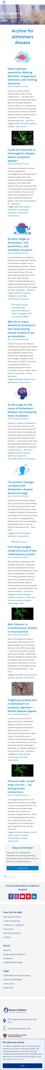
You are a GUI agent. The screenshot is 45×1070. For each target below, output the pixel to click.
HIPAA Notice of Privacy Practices (16, 975)
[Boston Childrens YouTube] (22, 896)
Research (25, 86)
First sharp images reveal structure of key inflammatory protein (22, 550)
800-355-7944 (24, 1028)
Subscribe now (22, 868)
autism (34, 832)
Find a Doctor (8, 929)
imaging (27, 600)
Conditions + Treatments (13, 925)
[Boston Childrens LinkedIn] (34, 896)
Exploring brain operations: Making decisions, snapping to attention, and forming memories (22, 76)
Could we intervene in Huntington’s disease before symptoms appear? (22, 155)
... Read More (29, 120)
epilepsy (11, 126)
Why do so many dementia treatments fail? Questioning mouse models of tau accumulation (21, 329)
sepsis (21, 603)
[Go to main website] (15, 1014)
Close (22, 1066)
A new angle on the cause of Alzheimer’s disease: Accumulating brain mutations (22, 410)
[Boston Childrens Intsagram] (16, 896)
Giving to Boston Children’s (14, 954)
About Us (7, 950)
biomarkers (12, 209)
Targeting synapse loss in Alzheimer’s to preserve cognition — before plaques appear (22, 705)
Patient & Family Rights (12, 979)
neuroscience (20, 126)
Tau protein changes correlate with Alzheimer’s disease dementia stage (21, 487)
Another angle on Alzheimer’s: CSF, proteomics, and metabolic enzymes (20, 244)
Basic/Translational (14, 86)
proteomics (24, 299)
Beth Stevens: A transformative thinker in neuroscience (22, 627)
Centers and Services (11, 921)
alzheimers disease (28, 123)
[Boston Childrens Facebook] (11, 896)
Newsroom (7, 958)
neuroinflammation (15, 459)
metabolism (12, 296)
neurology (12, 212)
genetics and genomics (17, 456)
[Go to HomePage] (22, 2)
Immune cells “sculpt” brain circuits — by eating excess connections (21, 786)
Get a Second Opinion (12, 933)
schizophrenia (13, 215)
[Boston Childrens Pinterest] (28, 896)
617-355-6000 (13, 1028)
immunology (23, 209)
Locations (7, 937)
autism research (14, 835)
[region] (22, 1054)
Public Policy (8, 988)
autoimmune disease (16, 597)
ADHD (17, 123)
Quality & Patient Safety (13, 962)
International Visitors (12, 917)
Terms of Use (18, 1059)
